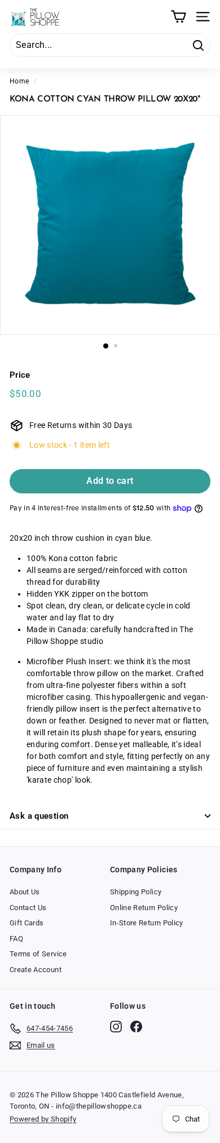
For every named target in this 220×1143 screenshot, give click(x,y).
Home (19, 81)
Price (20, 375)
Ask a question (39, 816)
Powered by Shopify (43, 1119)
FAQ (16, 938)
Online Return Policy (144, 907)
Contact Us (28, 907)
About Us (25, 892)
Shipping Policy (135, 892)
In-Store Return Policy (146, 923)
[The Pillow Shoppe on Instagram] (116, 1026)
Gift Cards (27, 923)
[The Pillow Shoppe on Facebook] (136, 1026)
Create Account (35, 969)
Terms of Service (38, 954)
